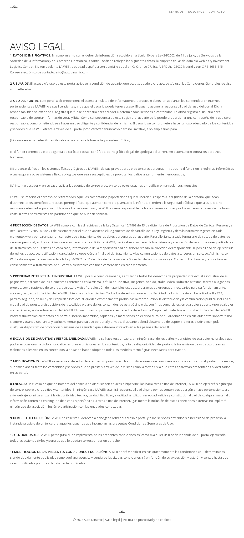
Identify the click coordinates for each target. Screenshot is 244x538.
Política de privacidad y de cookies (147, 520)
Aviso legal (112, 520)
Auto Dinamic (93, 520)
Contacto (217, 11)
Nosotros (196, 11)
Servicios (176, 11)
